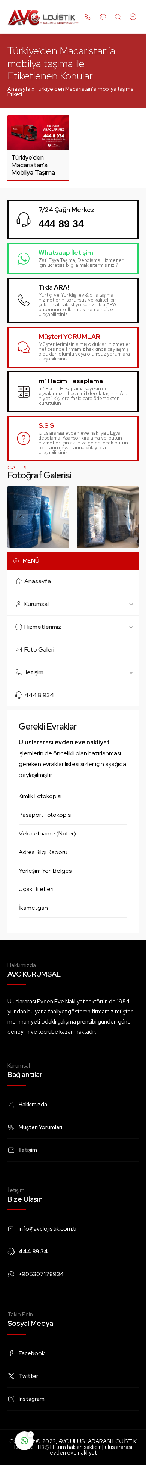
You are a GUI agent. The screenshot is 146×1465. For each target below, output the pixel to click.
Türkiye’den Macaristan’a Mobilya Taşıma (33, 165)
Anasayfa (18, 88)
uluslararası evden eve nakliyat (91, 1449)
